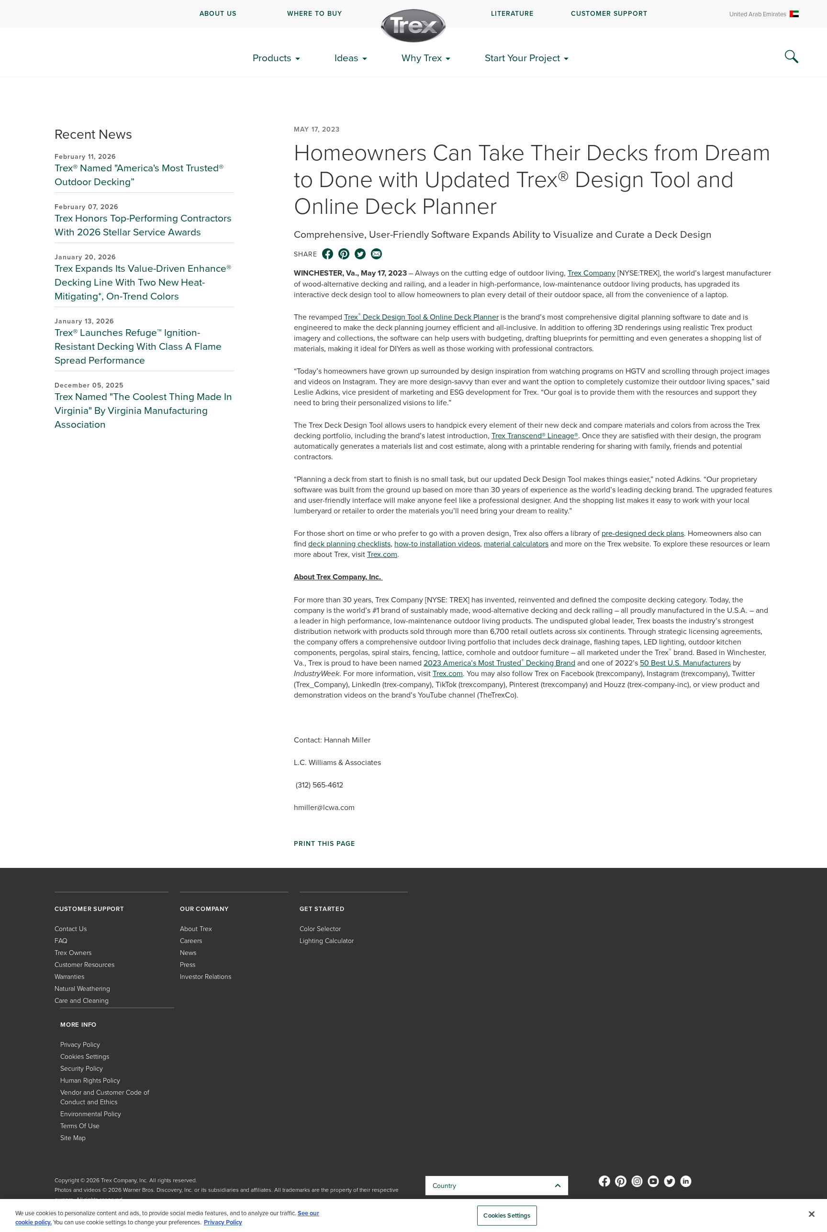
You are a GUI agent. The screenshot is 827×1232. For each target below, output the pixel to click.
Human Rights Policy (90, 1080)
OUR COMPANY (204, 908)
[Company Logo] (413, 26)
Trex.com (382, 554)
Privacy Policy (80, 1044)
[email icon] (376, 254)
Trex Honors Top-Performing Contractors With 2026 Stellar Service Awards (143, 225)
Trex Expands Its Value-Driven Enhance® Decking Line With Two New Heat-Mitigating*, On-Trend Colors (143, 282)
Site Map (73, 1137)
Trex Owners (73, 952)
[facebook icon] (328, 254)
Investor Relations (205, 976)
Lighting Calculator (327, 940)
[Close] (811, 1214)
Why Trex (422, 57)
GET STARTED (322, 908)
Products (272, 57)
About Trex (196, 928)
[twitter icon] (360, 254)
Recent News (93, 133)
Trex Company (591, 272)
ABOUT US (218, 13)
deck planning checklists (349, 543)
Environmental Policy (90, 1113)
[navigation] (413, 14)
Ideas (346, 57)
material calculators (516, 543)
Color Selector (320, 928)
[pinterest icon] (344, 254)
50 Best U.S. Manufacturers (685, 662)
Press (187, 964)
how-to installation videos (437, 543)
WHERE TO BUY (314, 13)
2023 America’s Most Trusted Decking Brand (499, 662)
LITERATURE (512, 13)
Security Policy (81, 1068)
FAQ (61, 940)
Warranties (69, 976)
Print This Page (324, 843)
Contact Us (71, 928)
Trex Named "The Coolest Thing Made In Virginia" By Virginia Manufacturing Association (143, 410)
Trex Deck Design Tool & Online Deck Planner (421, 316)
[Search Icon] (791, 57)
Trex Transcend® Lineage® (535, 435)
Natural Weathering (82, 988)
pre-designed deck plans (643, 533)
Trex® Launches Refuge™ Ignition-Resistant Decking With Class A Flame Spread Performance (138, 346)
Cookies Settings (506, 1215)
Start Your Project (522, 57)
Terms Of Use (80, 1125)
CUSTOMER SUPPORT (609, 13)
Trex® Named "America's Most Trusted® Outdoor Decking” (139, 174)
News (188, 952)
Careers (191, 940)
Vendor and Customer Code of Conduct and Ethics (104, 1097)
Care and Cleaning (82, 1000)
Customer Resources (84, 964)
